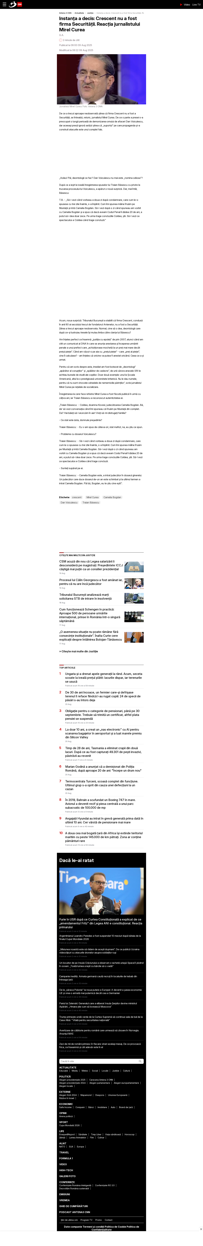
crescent (76, 497)
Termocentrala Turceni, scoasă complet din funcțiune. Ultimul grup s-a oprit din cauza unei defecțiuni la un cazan (101, 785)
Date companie (73, 1226)
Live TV (196, 4)
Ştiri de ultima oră (69, 1220)
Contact (108, 1220)
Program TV (86, 1220)
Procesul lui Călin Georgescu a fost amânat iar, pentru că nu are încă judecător (91, 582)
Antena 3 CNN (65, 13)
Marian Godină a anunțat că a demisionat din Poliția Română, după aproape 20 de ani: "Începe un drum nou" (103, 768)
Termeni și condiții (93, 1226)
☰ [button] (4, 4)
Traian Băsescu (90, 502)
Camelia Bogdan (112, 497)
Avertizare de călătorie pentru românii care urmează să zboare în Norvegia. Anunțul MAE (99, 1032)
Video (187, 4)
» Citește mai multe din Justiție (78, 651)
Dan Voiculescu (69, 502)
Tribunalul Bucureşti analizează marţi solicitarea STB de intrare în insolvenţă (85, 596)
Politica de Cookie (115, 1226)
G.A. (61, 35)
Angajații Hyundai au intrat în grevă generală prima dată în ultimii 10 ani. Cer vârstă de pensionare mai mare (104, 820)
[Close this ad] (201, 1229)
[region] (101, 1239)
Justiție (90, 13)
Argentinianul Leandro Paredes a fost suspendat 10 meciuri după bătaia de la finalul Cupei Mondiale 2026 (100, 937)
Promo (98, 1220)
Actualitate (79, 13)
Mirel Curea (92, 497)
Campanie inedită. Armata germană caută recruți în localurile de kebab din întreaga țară (98, 978)
